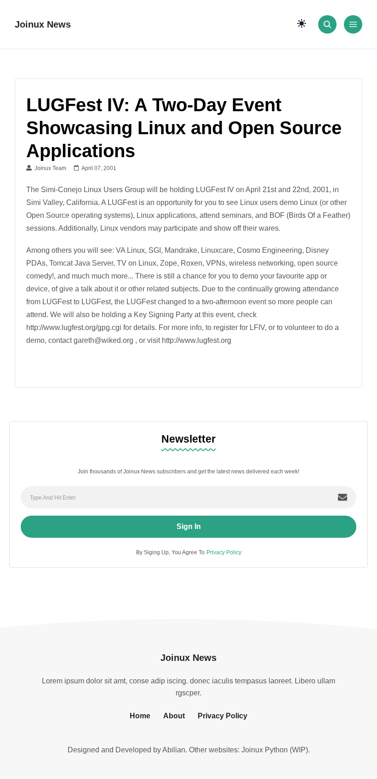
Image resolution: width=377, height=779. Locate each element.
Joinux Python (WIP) (274, 750)
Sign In (189, 526)
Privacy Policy (223, 552)
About (174, 716)
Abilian (173, 750)
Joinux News (43, 24)
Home (140, 716)
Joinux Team (49, 168)
